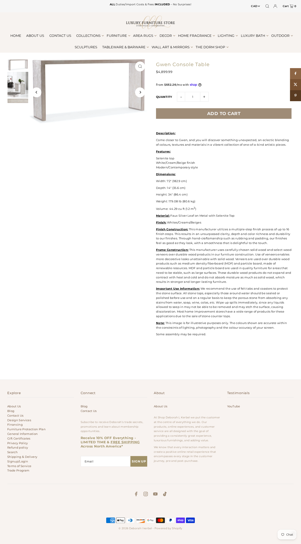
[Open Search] (267, 6)
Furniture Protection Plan (26, 429)
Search (12, 452)
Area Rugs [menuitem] (143, 36)
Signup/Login (17, 461)
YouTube (233, 406)
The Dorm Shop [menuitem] (210, 47)
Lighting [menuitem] (226, 36)
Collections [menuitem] (88, 36)
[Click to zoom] (140, 66)
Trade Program (18, 470)
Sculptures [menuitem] (86, 47)
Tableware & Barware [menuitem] (123, 47)
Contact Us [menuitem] (60, 36)
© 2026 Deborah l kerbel (135, 528)
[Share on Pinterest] (295, 95)
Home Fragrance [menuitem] (195, 36)
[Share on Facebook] (295, 73)
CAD (254, 6)
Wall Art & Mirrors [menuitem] (171, 47)
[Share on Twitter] (295, 84)
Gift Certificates (18, 438)
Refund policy (17, 447)
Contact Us (15, 415)
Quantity (164, 97)
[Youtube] (155, 494)
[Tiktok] (165, 494)
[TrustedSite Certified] (150, 508)
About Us (14, 406)
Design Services (19, 420)
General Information (22, 434)
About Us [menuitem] (35, 36)
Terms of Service (19, 466)
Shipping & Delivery (22, 456)
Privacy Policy (17, 443)
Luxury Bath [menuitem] (253, 36)
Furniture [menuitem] (117, 36)
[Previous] (36, 92)
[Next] (140, 92)
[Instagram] (145, 494)
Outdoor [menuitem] (280, 36)
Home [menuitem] (15, 36)
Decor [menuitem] (166, 36)
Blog (10, 411)
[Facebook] (136, 494)
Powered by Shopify (168, 528)
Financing (15, 424)
